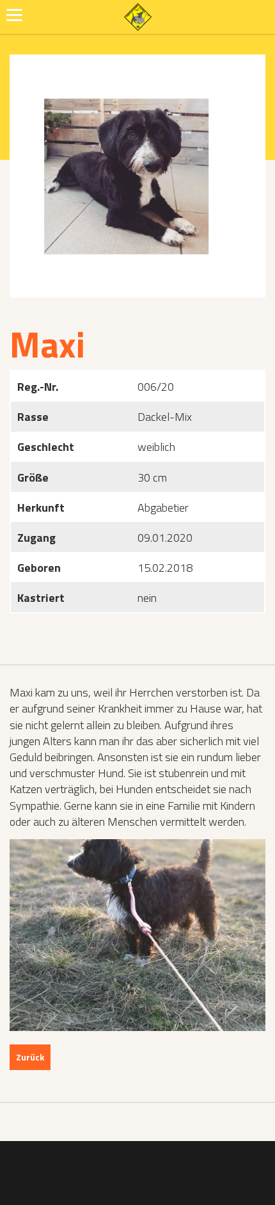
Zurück (30, 1057)
